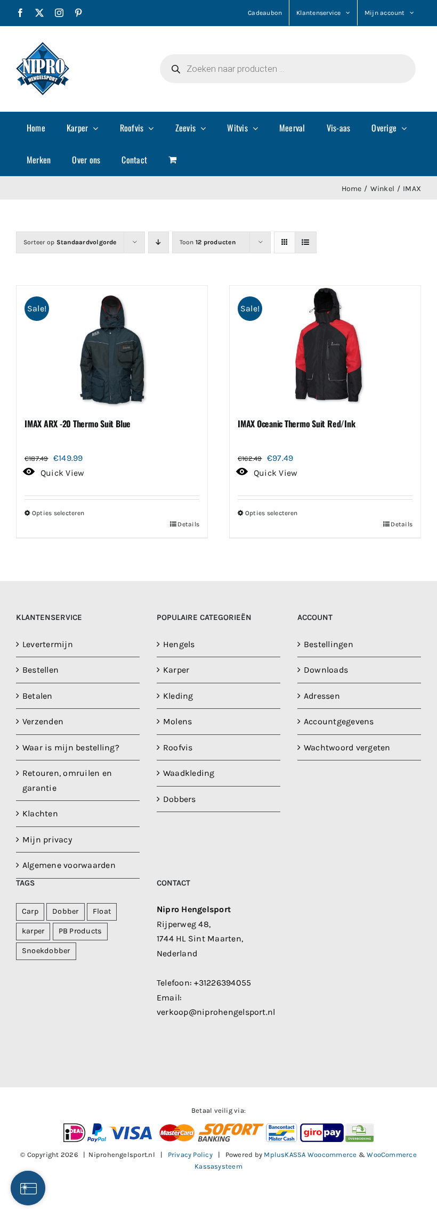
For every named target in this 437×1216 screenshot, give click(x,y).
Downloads (326, 670)
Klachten (40, 813)
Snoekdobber (46, 950)
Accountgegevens (339, 721)
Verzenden (42, 721)
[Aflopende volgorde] (158, 242)
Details (188, 524)
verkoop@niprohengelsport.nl (216, 1012)
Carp (30, 911)
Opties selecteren (58, 513)
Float (102, 911)
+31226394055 (222, 983)
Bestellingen (328, 644)
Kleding (178, 696)
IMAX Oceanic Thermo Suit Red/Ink (296, 423)
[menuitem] (36, 128)
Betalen (37, 696)
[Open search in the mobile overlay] (288, 68)
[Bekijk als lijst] (305, 242)
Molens (177, 721)
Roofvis (178, 747)
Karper (176, 670)
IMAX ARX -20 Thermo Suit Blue (78, 423)
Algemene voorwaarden (69, 865)
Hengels (179, 644)
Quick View (62, 473)
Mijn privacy (47, 839)
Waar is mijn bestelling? (70, 747)
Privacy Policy (190, 1155)
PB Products (80, 931)
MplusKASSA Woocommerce (310, 1155)
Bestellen (40, 670)
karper (33, 931)
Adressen (322, 696)
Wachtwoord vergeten (347, 747)
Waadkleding (189, 773)
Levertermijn (47, 644)
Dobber (65, 911)
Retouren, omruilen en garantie (67, 780)
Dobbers (179, 799)
